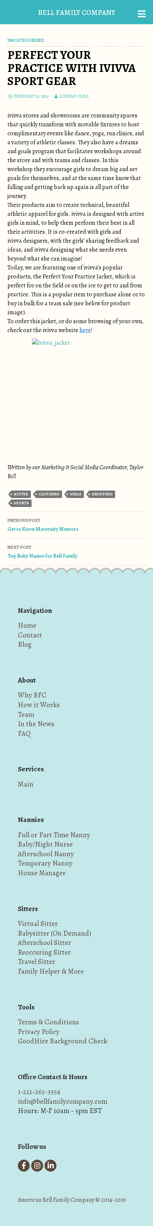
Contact (30, 635)
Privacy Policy (38, 1032)
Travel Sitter (36, 961)
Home (27, 625)
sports (21, 503)
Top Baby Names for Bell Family (42, 552)
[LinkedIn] (50, 1166)
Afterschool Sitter (44, 942)
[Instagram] (37, 1166)
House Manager (42, 873)
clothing (49, 494)
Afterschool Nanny (46, 854)
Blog (25, 644)
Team (26, 714)
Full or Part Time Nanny (54, 835)
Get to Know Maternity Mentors (42, 525)
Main (25, 784)
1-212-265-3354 (39, 1092)
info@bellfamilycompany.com (62, 1101)
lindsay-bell (74, 96)
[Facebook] (24, 1166)
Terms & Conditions (48, 1022)
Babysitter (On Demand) (54, 933)
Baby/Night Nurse (45, 844)
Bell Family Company (76, 12)
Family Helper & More (51, 971)
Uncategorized (25, 40)
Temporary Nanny (45, 863)
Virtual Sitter (38, 923)
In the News (36, 724)
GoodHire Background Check (62, 1041)
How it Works (39, 705)
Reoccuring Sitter (44, 952)
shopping (102, 494)
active (21, 494)
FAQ (24, 733)
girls (75, 494)
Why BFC (32, 695)
